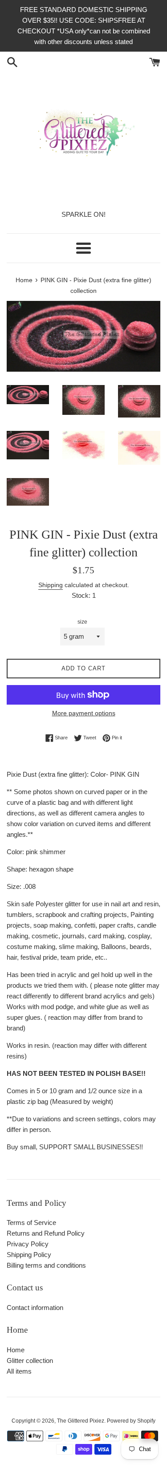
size (82, 622)
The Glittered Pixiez (80, 1421)
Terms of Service (31, 1222)
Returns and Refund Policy (46, 1233)
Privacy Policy (28, 1244)
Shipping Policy (29, 1254)
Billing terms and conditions (46, 1265)
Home (15, 1350)
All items (19, 1371)
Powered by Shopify (131, 1421)
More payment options (83, 713)
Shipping (50, 584)
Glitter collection (30, 1360)
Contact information (35, 1307)
